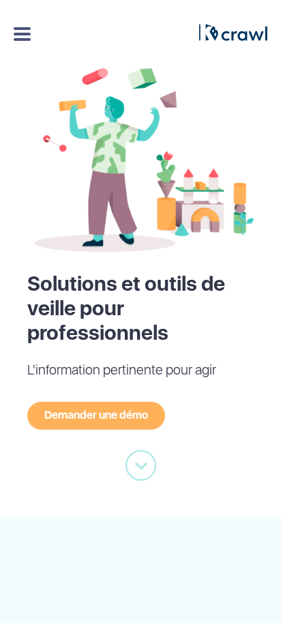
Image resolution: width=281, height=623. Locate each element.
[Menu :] (20, 34)
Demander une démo (96, 415)
